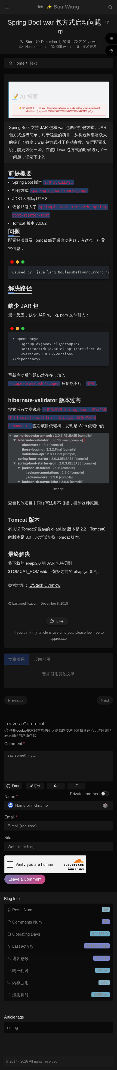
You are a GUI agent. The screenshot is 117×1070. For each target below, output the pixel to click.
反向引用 (42, 659)
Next (105, 700)
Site (7, 837)
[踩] (76, 785)
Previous (16, 700)
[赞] (56, 785)
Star (29, 42)
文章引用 (16, 659)
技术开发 (89, 47)
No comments (35, 47)
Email (10, 817)
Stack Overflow (46, 585)
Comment (14, 743)
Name (11, 796)
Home (19, 63)
